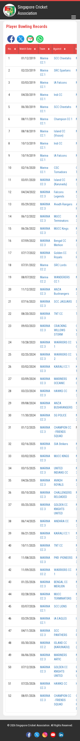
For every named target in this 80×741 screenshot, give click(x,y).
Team (42, 48)
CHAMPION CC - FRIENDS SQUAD (62, 432)
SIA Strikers (61, 444)
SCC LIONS (60, 606)
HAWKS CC (60, 391)
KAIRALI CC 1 (62, 366)
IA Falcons (60, 82)
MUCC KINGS (61, 456)
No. (10, 48)
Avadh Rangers (63, 204)
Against (57, 48)
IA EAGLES (60, 618)
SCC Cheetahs (62, 58)
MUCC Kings (61, 228)
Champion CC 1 (63, 119)
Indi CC (58, 94)
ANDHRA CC (61, 521)
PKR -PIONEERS (63, 557)
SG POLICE (60, 415)
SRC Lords (60, 265)
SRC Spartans (62, 70)
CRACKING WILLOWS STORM (60, 330)
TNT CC (58, 313)
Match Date (26, 48)
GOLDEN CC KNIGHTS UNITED (61, 509)
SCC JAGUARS (63, 301)
